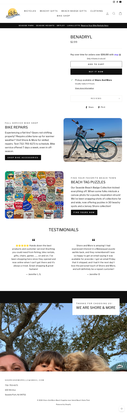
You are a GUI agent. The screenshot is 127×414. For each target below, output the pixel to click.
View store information (84, 88)
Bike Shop (63, 16)
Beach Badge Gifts (74, 11)
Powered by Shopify (63, 404)
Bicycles (30, 11)
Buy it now (96, 72)
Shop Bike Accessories (23, 158)
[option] (63, 25)
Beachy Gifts (49, 11)
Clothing (97, 11)
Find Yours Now (84, 212)
